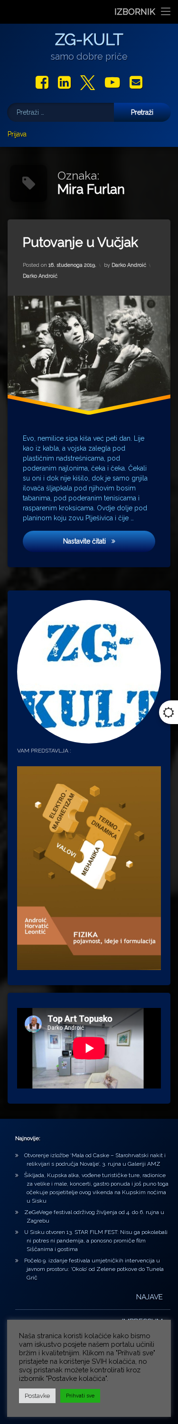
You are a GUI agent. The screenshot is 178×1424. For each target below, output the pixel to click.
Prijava (17, 134)
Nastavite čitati (109, 541)
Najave (149, 1297)
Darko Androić (129, 265)
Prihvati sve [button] (80, 1396)
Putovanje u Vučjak (80, 242)
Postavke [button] (37, 1395)
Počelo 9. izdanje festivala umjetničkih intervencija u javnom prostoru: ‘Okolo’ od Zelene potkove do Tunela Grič (94, 1269)
